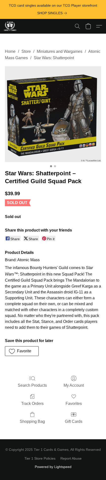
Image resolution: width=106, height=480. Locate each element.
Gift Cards (73, 421)
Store (26, 51)
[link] (53, 13)
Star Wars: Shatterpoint (54, 58)
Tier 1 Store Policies (39, 458)
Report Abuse (71, 458)
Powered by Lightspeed (53, 467)
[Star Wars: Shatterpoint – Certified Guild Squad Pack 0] (53, 114)
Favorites (74, 403)
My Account (74, 385)
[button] (10, 26)
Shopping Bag (32, 421)
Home (10, 51)
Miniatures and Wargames (59, 51)
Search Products (32, 385)
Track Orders (32, 403)
